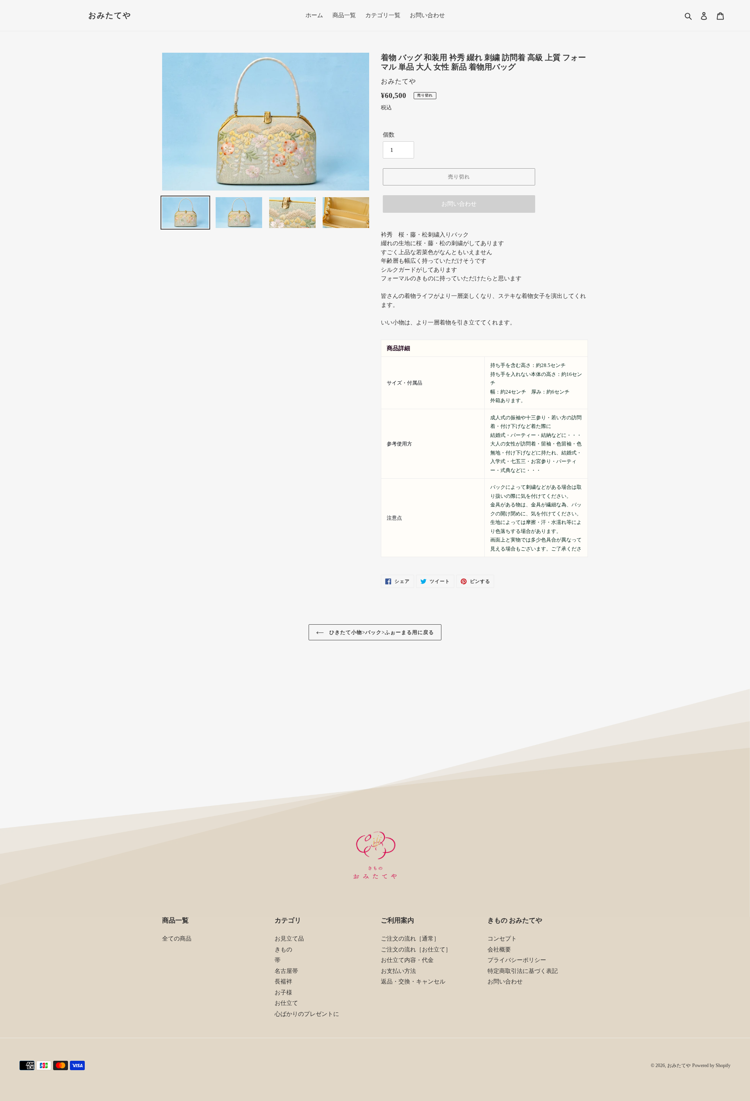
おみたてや (109, 15)
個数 (389, 135)
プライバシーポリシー (517, 960)
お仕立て (286, 1003)
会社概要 (499, 949)
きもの (283, 949)
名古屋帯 (286, 971)
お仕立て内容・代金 (407, 960)
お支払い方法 (398, 971)
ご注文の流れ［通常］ (410, 938)
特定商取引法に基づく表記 (523, 971)
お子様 (283, 992)
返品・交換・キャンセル (413, 981)
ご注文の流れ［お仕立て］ (416, 949)
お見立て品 (289, 938)
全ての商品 (176, 938)
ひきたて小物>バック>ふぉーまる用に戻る (381, 632)
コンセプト (502, 938)
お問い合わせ (459, 204)
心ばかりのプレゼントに (307, 1014)
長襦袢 (283, 981)
